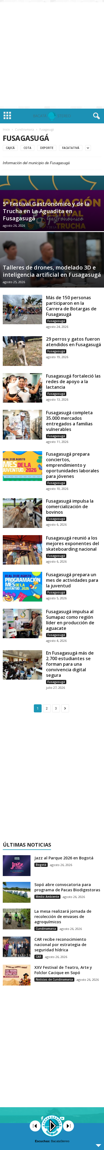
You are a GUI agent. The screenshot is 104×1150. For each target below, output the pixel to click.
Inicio (6, 129)
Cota (27, 148)
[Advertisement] (52, 54)
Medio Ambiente (47, 897)
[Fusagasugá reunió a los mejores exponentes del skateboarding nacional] (22, 550)
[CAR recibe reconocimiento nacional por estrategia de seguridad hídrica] (17, 947)
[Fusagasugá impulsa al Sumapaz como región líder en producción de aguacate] (22, 623)
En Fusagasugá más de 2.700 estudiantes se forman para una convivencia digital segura (70, 664)
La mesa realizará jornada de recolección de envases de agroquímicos (62, 916)
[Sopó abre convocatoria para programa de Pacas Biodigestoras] (17, 892)
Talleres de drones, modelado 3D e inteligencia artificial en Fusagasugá (52, 271)
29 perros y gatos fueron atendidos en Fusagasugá (73, 342)
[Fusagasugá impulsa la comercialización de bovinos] (22, 513)
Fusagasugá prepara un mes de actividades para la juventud (72, 580)
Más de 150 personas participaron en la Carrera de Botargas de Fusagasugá (71, 306)
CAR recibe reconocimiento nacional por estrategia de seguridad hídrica (60, 944)
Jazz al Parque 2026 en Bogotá (63, 857)
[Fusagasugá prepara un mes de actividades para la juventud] (22, 587)
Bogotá (41, 865)
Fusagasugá (56, 321)
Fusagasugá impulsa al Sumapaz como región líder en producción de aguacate (70, 619)
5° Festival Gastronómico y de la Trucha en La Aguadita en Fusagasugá (46, 211)
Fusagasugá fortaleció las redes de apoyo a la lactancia (73, 381)
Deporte (46, 148)
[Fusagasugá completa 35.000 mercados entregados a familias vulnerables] (22, 425)
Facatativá (70, 148)
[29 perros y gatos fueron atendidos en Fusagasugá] (22, 351)
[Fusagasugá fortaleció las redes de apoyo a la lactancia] (22, 388)
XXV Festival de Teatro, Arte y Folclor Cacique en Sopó (63, 970)
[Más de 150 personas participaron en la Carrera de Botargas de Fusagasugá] (22, 309)
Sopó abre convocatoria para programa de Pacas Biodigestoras (67, 887)
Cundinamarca (24, 129)
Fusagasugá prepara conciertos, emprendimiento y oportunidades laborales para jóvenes (72, 465)
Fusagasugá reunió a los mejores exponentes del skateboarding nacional (72, 543)
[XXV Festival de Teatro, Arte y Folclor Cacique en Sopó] (17, 975)
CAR (38, 957)
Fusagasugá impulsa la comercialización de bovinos (69, 506)
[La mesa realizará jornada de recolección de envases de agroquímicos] (17, 919)
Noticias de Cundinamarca (54, 979)
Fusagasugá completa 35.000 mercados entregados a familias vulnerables (69, 421)
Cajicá (10, 148)
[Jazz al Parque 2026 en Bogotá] (17, 865)
